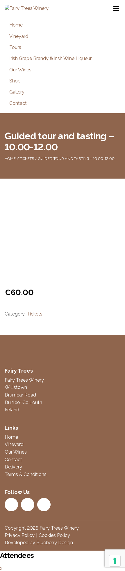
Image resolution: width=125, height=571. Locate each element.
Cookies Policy (54, 535)
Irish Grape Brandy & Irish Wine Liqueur (50, 58)
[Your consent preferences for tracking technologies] (114, 560)
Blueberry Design (54, 542)
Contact (18, 103)
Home (16, 25)
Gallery (16, 92)
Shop (15, 81)
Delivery (13, 467)
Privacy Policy (20, 535)
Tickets (27, 158)
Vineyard (18, 36)
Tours (15, 47)
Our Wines (20, 70)
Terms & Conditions (26, 474)
